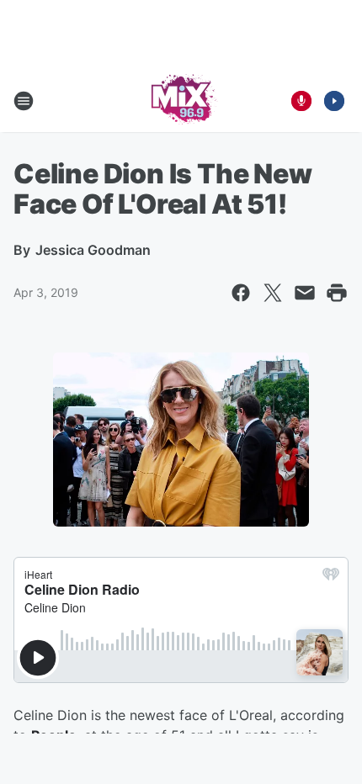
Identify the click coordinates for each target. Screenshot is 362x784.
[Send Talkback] (301, 101)
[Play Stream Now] (334, 101)
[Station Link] (181, 101)
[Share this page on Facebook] (241, 293)
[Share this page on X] (273, 293)
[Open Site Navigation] (23, 101)
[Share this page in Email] (305, 293)
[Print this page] (337, 293)
